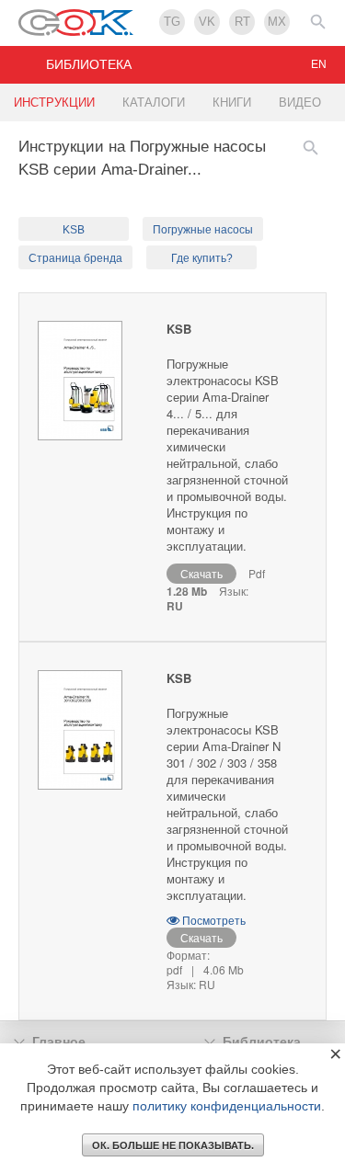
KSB (74, 229)
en (319, 64)
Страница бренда (75, 258)
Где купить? (202, 258)
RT (242, 21)
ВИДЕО (300, 102)
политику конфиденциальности (226, 1106)
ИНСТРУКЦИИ (54, 102)
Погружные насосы (203, 229)
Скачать (201, 573)
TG (172, 21)
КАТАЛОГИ (153, 102)
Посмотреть (212, 920)
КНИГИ (232, 102)
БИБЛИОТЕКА (89, 64)
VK (207, 21)
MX (277, 21)
